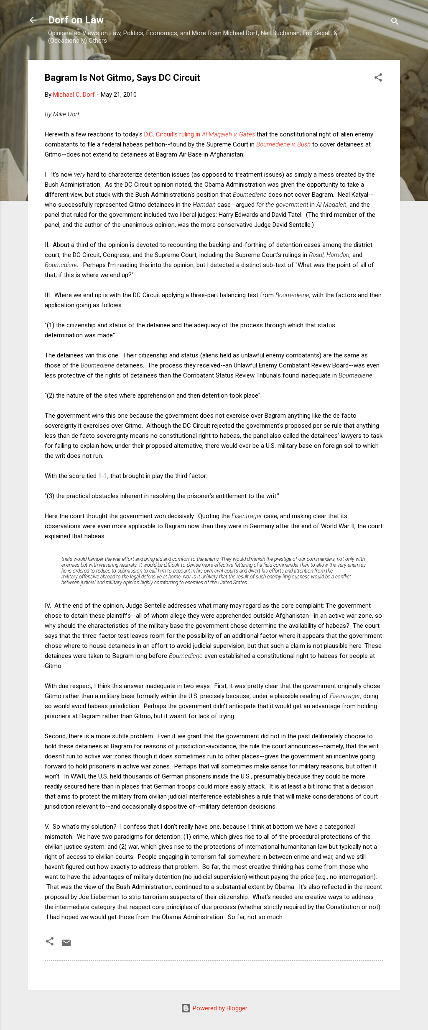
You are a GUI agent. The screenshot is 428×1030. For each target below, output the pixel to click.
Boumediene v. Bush (283, 144)
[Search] (395, 23)
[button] (378, 78)
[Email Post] (66, 946)
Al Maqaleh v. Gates (228, 134)
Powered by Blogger (219, 1008)
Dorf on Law (76, 20)
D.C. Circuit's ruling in (173, 134)
